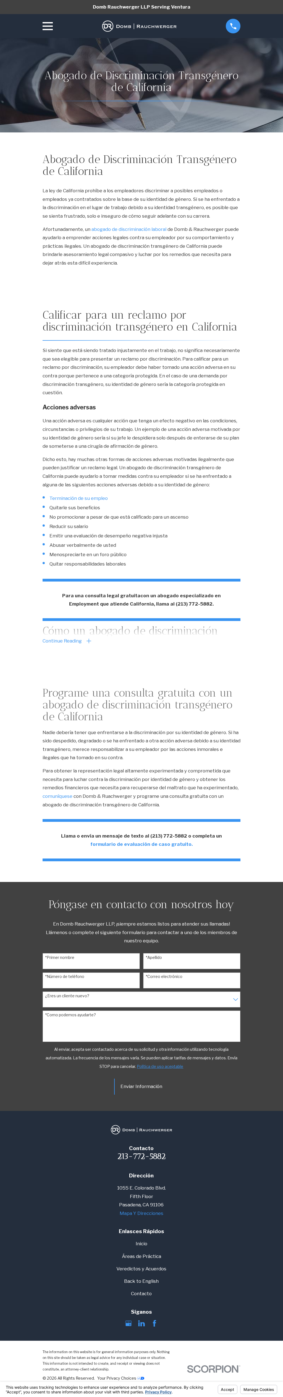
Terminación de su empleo (78, 498)
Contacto (141, 1293)
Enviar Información (141, 1086)
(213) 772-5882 (194, 604)
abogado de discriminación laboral (128, 229)
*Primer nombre (59, 957)
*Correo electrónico (164, 976)
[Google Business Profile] (128, 1323)
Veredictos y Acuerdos (141, 1268)
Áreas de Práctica (141, 1256)
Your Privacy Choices (117, 1378)
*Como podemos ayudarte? (70, 1015)
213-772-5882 (141, 1156)
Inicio (141, 1243)
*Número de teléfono (64, 976)
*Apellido (154, 957)
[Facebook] (154, 1323)
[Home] (139, 26)
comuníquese (57, 796)
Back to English (141, 1281)
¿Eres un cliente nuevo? (67, 996)
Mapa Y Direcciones (141, 1213)
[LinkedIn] (141, 1323)
